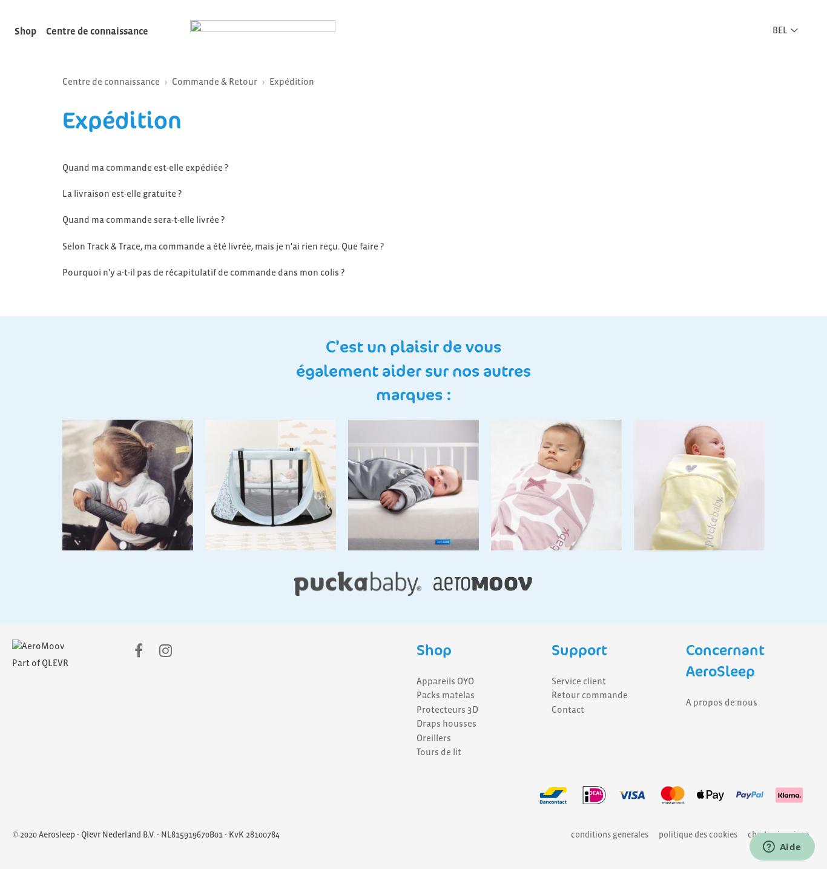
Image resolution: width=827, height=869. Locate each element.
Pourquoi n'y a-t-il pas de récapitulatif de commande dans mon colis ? (203, 272)
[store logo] (262, 29)
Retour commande (590, 695)
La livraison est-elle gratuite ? (122, 194)
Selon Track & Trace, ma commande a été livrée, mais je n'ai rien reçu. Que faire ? (223, 246)
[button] (789, 30)
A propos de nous (721, 702)
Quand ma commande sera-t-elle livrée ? (143, 220)
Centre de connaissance (97, 31)
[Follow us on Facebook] (138, 651)
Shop (25, 31)
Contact (568, 710)
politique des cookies (698, 834)
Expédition (291, 82)
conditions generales (609, 834)
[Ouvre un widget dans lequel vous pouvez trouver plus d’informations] (782, 848)
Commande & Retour (214, 82)
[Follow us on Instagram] (165, 651)
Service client (579, 681)
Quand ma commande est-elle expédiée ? (145, 168)
